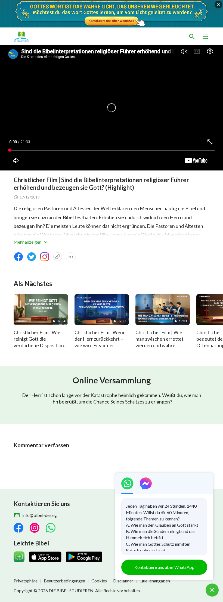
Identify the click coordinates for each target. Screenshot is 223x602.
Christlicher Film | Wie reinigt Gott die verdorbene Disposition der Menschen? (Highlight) (39, 345)
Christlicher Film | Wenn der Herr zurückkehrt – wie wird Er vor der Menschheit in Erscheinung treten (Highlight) (100, 348)
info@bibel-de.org (39, 515)
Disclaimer (123, 580)
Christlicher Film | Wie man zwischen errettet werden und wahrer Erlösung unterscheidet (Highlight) (160, 345)
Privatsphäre (26, 580)
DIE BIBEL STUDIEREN (71, 590)
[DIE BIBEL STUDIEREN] (39, 37)
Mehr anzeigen (28, 241)
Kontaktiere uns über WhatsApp (164, 567)
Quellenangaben (155, 580)
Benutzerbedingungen (64, 580)
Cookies (99, 580)
